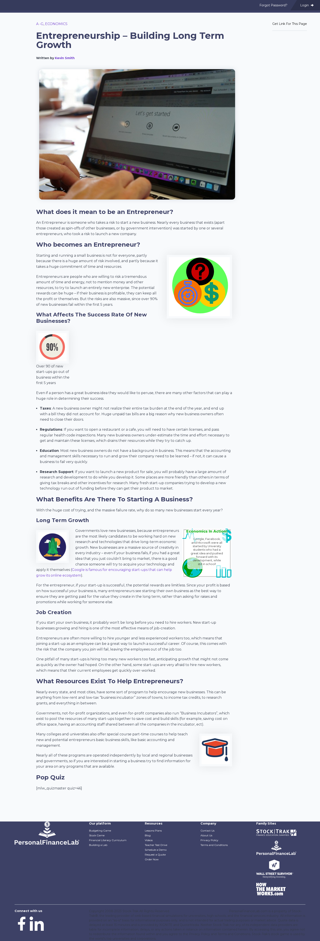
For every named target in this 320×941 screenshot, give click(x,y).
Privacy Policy (209, 840)
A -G (40, 24)
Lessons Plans (153, 830)
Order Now (152, 859)
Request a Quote (155, 854)
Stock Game (96, 835)
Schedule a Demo (156, 849)
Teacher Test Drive (156, 845)
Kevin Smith (65, 58)
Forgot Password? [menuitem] (273, 5)
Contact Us (207, 830)
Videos (149, 840)
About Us (206, 835)
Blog (148, 835)
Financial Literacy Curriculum (107, 840)
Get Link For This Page (289, 23)
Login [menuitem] (305, 5)
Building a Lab (98, 845)
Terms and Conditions (214, 845)
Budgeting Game (100, 830)
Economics (56, 24)
